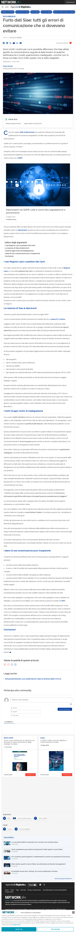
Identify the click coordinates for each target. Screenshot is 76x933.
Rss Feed (23, 890)
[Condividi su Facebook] (3, 43)
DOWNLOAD (30, 774)
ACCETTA (19, 929)
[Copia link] (17, 43)
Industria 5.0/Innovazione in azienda (49, 12)
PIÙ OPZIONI (55, 929)
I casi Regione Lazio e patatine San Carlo (20, 245)
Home (5, 37)
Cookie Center (9, 892)
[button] (5, 7)
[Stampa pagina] (20, 43)
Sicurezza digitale (15, 37)
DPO (63, 601)
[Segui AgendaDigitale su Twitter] (44, 885)
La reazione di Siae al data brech (17, 248)
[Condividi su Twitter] (10, 43)
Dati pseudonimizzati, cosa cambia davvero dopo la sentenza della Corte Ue (33, 679)
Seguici (31, 885)
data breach (22, 230)
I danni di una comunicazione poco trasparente (22, 253)
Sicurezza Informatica (7, 12)
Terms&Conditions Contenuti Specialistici (55, 890)
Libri (63, 12)
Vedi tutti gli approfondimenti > (63, 878)
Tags (17, 890)
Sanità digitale (20, 12)
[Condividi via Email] (13, 43)
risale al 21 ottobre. (58, 319)
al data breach (27, 132)
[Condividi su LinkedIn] (7, 43)
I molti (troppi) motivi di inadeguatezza (19, 251)
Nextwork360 (9, 900)
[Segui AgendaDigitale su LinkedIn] (40, 885)
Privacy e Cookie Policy (34, 890)
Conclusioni (9, 256)
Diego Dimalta (8, 66)
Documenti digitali (32, 12)
